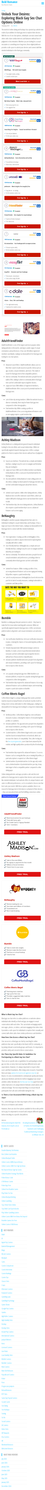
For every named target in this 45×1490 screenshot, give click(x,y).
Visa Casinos (5, 1437)
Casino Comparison (7, 1265)
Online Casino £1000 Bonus (10, 1224)
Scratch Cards (6, 1402)
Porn (3, 1382)
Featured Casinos (7, 1293)
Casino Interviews (7, 1269)
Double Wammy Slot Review (10, 1150)
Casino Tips (5, 1277)
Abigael (15, 26)
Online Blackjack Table (8, 1158)
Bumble (8, 944)
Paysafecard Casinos (8, 1374)
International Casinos (8, 1335)
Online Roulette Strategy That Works (12, 1173)
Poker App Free (6, 1185)
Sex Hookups (6, 1409)
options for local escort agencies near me (24, 1073)
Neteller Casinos (7, 1363)
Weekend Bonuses (7, 1444)
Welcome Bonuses (7, 1448)
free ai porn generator (14, 741)
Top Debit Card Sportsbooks (10, 1208)
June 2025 (4, 1474)
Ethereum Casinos (7, 1289)
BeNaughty (9, 900)
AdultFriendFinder (13, 814)
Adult (3, 1234)
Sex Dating (5, 1405)
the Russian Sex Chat (26, 1082)
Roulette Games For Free (9, 1220)
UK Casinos (5, 1425)
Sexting (3, 11)
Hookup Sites (6, 1328)
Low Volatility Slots (7, 1355)
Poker (3, 1378)
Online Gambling (7, 1201)
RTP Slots (4, 1394)
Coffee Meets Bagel (13, 987)
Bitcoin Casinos (6, 1254)
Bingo (3, 1250)
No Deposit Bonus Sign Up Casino (12, 1169)
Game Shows (6, 1304)
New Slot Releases (7, 1370)
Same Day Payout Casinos (9, 1398)
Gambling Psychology (8, 1300)
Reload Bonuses (7, 1390)
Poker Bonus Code (7, 1177)
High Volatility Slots (7, 1320)
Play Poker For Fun (7, 1193)
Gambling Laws (6, 1297)
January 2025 (5, 1482)
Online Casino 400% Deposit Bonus (12, 1162)
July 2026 (4, 1459)
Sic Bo (3, 1417)
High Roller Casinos (7, 1316)
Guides (4, 1312)
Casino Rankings (6, 1273)
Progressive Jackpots (8, 1386)
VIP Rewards (5, 1433)
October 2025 (6, 1470)
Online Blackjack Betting (9, 1197)
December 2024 (6, 1486)
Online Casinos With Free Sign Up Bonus (14, 1166)
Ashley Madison (12, 856)
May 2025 (4, 1478)
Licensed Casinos (7, 1347)
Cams (3, 1262)
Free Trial (22, 832)
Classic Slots (5, 1281)
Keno (3, 1343)
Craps (3, 1285)
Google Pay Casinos (8, 1308)
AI (2, 1238)
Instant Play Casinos (8, 1332)
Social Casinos (6, 1421)
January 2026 (5, 1466)
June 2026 (4, 1462)
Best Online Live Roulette (9, 1154)
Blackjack (4, 1258)
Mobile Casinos (6, 1359)
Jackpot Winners (6, 1339)
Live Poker (5, 1351)
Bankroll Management (8, 1246)
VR (2, 1441)
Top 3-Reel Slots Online (9, 1205)
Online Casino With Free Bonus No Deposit (14, 1216)
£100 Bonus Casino (7, 1181)
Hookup (4, 1324)
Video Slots (5, 1429)
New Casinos (6, 1367)
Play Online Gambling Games (10, 1212)
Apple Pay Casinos (7, 1242)
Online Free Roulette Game (10, 1189)
